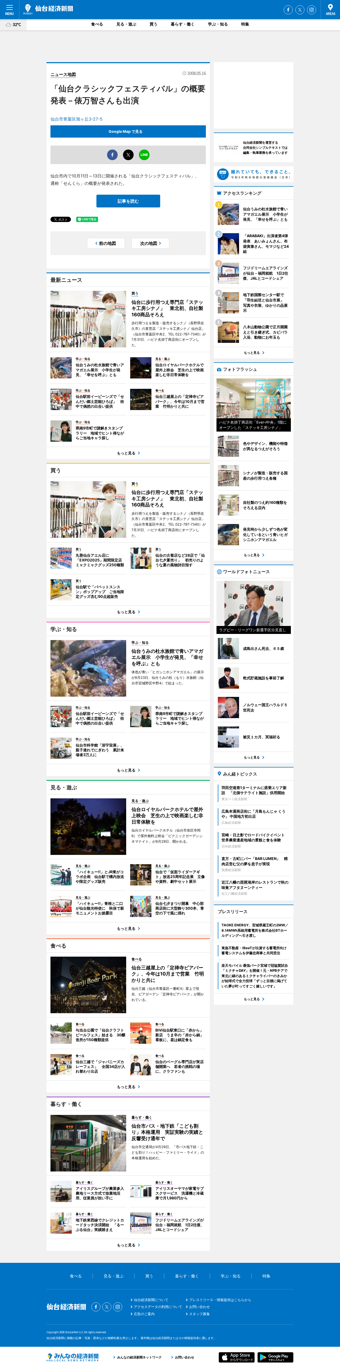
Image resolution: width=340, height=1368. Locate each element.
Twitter (299, 9)
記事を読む (128, 201)
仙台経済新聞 (48, 9)
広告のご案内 (144, 1314)
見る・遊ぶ (126, 24)
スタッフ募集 (199, 1314)
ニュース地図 (63, 74)
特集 (245, 24)
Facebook (288, 9)
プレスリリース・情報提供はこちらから (220, 1300)
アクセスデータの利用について (158, 1307)
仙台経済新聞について (151, 1300)
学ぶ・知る (218, 24)
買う (154, 24)
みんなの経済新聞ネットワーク (72, 1357)
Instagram (311, 9)
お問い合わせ (199, 1307)
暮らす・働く (183, 24)
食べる (97, 24)
